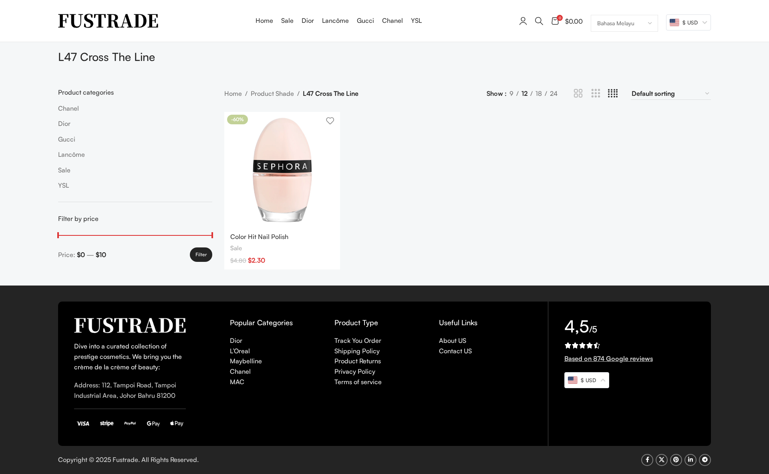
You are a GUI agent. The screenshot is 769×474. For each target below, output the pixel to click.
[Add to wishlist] (330, 121)
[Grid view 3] (596, 93)
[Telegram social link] (705, 460)
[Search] (539, 21)
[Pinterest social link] (676, 460)
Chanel (68, 108)
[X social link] (662, 460)
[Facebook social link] (647, 460)
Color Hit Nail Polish (259, 237)
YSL (63, 185)
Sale (64, 170)
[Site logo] (108, 20)
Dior (64, 124)
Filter (201, 254)
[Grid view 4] (613, 93)
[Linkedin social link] (690, 460)
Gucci (66, 139)
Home (233, 93)
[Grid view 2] (578, 93)
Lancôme (71, 154)
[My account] (523, 21)
